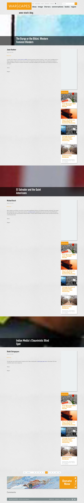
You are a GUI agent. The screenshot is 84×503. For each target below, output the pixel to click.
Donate (42, 3)
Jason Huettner (11, 50)
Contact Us (57, 499)
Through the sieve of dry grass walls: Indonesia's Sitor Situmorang (68, 138)
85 (39, 472)
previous (28, 472)
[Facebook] (75, 481)
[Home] (19, 6)
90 (51, 472)
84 (36, 472)
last (59, 472)
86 (41, 472)
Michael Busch (11, 201)
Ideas (34, 7)
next (56, 472)
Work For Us (51, 499)
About (33, 3)
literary (47, 7)
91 (53, 472)
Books (67, 7)
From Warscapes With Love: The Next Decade (69, 105)
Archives (62, 499)
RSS (55, 3)
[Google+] (75, 484)
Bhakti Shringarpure (13, 352)
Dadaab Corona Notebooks (67, 156)
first (24, 472)
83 (34, 472)
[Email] (75, 487)
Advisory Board (37, 3)
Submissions (47, 3)
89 (48, 472)
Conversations (57, 7)
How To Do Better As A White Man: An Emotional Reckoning (68, 121)
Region (73, 7)
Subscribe (52, 3)
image (40, 7)
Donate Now (67, 482)
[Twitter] (75, 477)
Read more (9, 55)
